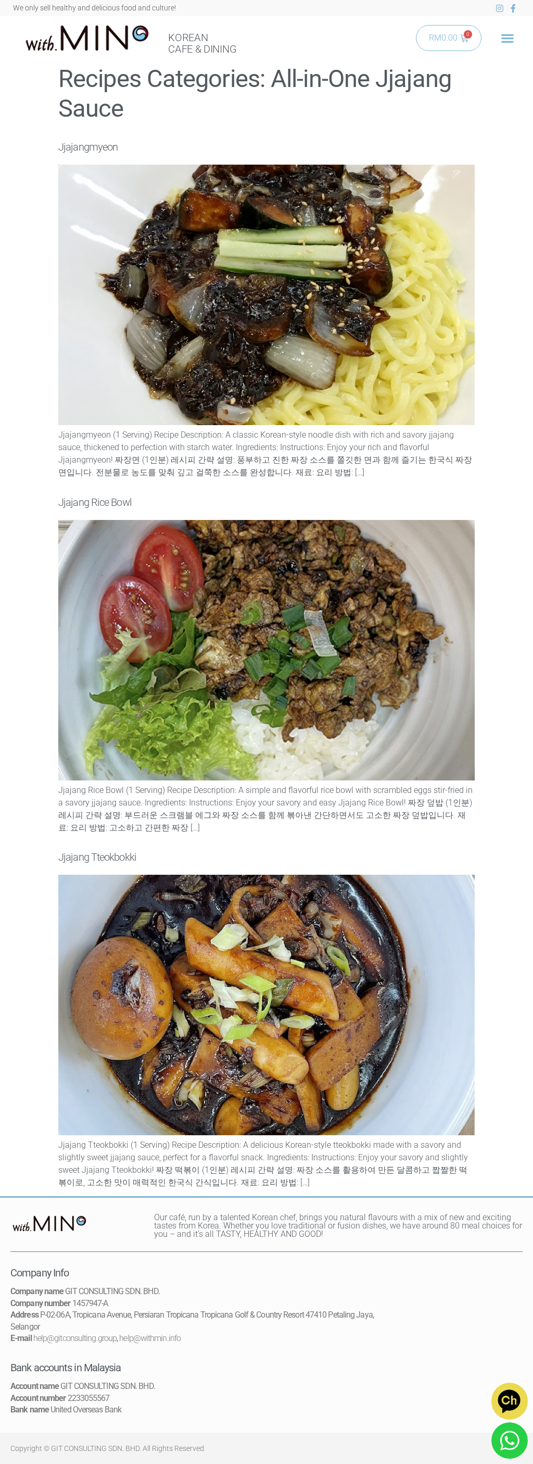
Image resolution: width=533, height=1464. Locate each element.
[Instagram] (500, 8)
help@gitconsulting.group (75, 1338)
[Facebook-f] (513, 8)
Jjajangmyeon (88, 147)
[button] (507, 38)
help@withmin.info (150, 1338)
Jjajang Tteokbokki (97, 857)
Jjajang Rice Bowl (95, 502)
